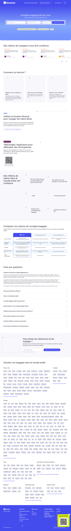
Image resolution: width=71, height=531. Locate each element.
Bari (64, 409)
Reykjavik (47, 432)
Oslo (33, 413)
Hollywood (10, 380)
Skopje (45, 448)
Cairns (43, 468)
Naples (4, 374)
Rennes (18, 435)
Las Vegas (40, 370)
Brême (21, 445)
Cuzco (33, 487)
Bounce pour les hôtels (24, 519)
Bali (31, 468)
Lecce (66, 432)
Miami (10, 370)
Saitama (30, 478)
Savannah (42, 380)
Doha (56, 491)
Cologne (13, 422)
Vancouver (55, 370)
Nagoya (18, 465)
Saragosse (5, 442)
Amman (59, 491)
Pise (60, 406)
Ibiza (34, 426)
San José (14, 383)
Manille (19, 474)
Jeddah (48, 491)
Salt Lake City (20, 380)
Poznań (62, 422)
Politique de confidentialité (47, 513)
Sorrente (30, 426)
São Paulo (41, 491)
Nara (13, 478)
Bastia (37, 442)
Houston (37, 377)
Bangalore (17, 478)
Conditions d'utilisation (49, 511)
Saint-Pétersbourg (18, 393)
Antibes (44, 439)
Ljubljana (55, 419)
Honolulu (5, 377)
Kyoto (22, 465)
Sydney (43, 465)
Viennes (19, 406)
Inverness (34, 432)
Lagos (43, 445)
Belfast (4, 422)
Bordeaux (15, 416)
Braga (44, 452)
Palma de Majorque (13, 432)
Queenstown (62, 465)
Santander (27, 435)
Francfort (56, 406)
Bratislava (14, 435)
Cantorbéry (35, 448)
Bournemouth (38, 445)
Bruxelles (60, 409)
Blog (20, 513)
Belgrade (39, 422)
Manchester (38, 406)
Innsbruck (60, 419)
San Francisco (34, 370)
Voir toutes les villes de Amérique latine (33, 500)
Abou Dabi (57, 487)
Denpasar (14, 471)
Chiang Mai (14, 474)
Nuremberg (42, 435)
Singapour (22, 468)
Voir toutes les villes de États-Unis (10, 396)
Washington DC (47, 370)
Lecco (29, 439)
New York (5, 370)
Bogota (42, 494)
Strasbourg (23, 419)
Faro (55, 426)
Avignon (15, 426)
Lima (31, 491)
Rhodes (10, 429)
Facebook (59, 511)
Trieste (54, 422)
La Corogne (48, 445)
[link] (12, 129)
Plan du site (34, 514)
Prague (29, 403)
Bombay (9, 478)
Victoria (65, 377)
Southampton (16, 429)
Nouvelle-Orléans (26, 374)
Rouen (54, 442)
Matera (65, 429)
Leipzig (61, 442)
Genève (61, 429)
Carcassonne (58, 439)
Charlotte (19, 390)
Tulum (19, 491)
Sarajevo (25, 416)
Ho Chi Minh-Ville (7, 471)
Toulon (4, 435)
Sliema (47, 435)
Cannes (29, 432)
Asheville (12, 393)
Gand (41, 426)
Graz (33, 439)
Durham (32, 380)
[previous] (62, 61)
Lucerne (44, 422)
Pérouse (28, 442)
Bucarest (65, 419)
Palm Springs (15, 387)
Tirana (58, 413)
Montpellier (5, 432)
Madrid (16, 403)
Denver (19, 377)
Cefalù (53, 445)
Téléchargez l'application (24, 511)
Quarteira (32, 435)
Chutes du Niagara (61, 374)
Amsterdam (9, 406)
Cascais (21, 448)
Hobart (53, 468)
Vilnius (38, 432)
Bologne (29, 406)
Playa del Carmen (6, 491)
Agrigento (18, 452)
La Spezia (30, 422)
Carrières (21, 520)
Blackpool (5, 429)
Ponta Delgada (12, 452)
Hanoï (18, 471)
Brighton (33, 416)
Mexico (4, 487)
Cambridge (10, 377)
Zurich (17, 422)
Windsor (21, 429)
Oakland (41, 377)
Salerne (25, 426)
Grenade (59, 435)
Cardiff (29, 416)
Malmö (30, 448)
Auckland (57, 465)
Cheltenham (23, 452)
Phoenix (32, 377)
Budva (53, 448)
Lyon (19, 419)
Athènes (15, 406)
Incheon (22, 471)
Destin (4, 390)
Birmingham (49, 422)
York (52, 406)
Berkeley (9, 390)
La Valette (29, 419)
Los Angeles (18, 370)
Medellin (27, 497)
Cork (15, 442)
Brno (4, 448)
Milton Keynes (39, 452)
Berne (4, 445)
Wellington (64, 468)
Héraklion (57, 416)
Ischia (50, 442)
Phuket (30, 471)
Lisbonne (39, 403)
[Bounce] (9, 2)
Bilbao (4, 416)
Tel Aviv (52, 487)
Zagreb (37, 419)
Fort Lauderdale (34, 374)
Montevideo (32, 497)
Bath (58, 422)
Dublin (4, 406)
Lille (44, 426)
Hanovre (51, 426)
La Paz (41, 497)
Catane (47, 409)
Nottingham (10, 426)
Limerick (41, 448)
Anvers (65, 442)
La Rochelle (27, 429)
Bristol (15, 419)
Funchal (35, 429)
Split (9, 409)
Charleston (25, 383)
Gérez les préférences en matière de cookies (49, 516)
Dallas (23, 377)
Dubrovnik (53, 413)
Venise (43, 403)
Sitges (64, 445)
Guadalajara (14, 487)
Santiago (27, 494)
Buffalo (41, 387)
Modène (33, 419)
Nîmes (65, 452)
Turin (22, 409)
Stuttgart (20, 416)
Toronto (60, 370)
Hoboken (14, 390)
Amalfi (51, 435)
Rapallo (8, 448)
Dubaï (48, 487)
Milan (26, 403)
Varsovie (24, 406)
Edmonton (55, 377)
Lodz (17, 439)
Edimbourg (21, 403)
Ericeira (58, 452)
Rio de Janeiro (28, 487)
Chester (25, 445)
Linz (36, 439)
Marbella (10, 442)
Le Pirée (64, 435)
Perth (53, 465)
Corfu (51, 409)
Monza (66, 448)
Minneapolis (43, 383)
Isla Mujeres (14, 491)
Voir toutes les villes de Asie (9, 480)
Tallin (25, 422)
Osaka (8, 465)
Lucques (37, 435)
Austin (15, 377)
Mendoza (32, 494)
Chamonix (10, 419)
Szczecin (9, 445)
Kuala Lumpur (15, 468)
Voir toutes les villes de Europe (9, 458)
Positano (35, 422)
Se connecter (58, 2)
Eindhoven (46, 429)
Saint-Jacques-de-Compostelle (47, 416)
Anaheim (32, 387)
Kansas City (29, 390)
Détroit (37, 387)
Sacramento (44, 390)
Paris (9, 403)
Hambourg (42, 409)
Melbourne (39, 465)
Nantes (9, 435)
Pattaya (30, 474)
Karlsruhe (16, 448)
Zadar (41, 413)
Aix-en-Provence (15, 445)
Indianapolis (21, 387)
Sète (62, 452)
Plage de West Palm (7, 387)
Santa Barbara (47, 387)
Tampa (15, 380)
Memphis (24, 390)
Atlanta (45, 374)
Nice (63, 406)
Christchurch (48, 468)
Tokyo (4, 465)
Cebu (34, 474)
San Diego (41, 374)
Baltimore (31, 383)
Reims (58, 442)
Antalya (60, 445)
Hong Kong (5, 468)
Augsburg (49, 452)
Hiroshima (27, 465)
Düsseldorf (40, 429)
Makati (22, 478)
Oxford (9, 413)
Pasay (9, 474)
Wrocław (45, 413)
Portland (27, 377)
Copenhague (63, 403)
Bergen (21, 422)
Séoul (10, 468)
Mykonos (14, 413)
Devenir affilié (22, 517)
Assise (37, 426)
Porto (25, 409)
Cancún (9, 487)
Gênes (61, 416)
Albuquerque (6, 393)
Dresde (25, 439)
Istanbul (12, 409)
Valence (55, 409)
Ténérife (59, 426)
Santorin (50, 419)
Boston (13, 370)
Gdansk (24, 413)
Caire (52, 491)
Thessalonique (56, 429)
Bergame (5, 419)
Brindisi (24, 432)
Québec (54, 380)
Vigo (9, 439)
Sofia (49, 413)
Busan (26, 474)
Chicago (28, 370)
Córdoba (20, 432)
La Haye (33, 452)
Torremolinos (31, 445)
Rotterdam (23, 442)
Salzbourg (21, 426)
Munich (48, 406)
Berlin (33, 406)
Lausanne (42, 442)
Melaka (4, 478)
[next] (66, 61)
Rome (12, 403)
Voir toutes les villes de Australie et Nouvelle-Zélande (48, 474)
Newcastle (63, 413)
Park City (36, 380)
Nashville (9, 374)
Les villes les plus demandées (30, 2)
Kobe (23, 474)
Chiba (26, 478)
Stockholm (17, 409)
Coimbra (21, 439)
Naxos (46, 442)
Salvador (27, 491)
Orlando (20, 374)
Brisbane (48, 465)
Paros (57, 445)
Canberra (39, 471)
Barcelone (57, 403)
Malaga (4, 409)
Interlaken (64, 439)
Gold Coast (58, 468)
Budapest (52, 403)
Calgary (54, 374)
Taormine (52, 432)
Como (47, 426)
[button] (58, 22)
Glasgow (28, 413)
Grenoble (33, 442)
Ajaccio (18, 442)
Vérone (29, 409)
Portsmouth (57, 432)
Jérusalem (63, 487)
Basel (53, 439)
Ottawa (58, 380)
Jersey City (27, 380)
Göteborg (49, 439)
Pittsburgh (27, 387)
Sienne (22, 435)
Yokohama (13, 465)
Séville (33, 409)
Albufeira (5, 455)
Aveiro (62, 448)
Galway (9, 422)
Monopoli (13, 439)
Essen (49, 448)
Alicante (42, 419)
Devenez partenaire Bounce (23, 515)
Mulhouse (57, 448)
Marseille (5, 413)
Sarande (53, 452)
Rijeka (12, 448)
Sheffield (40, 439)
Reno (4, 383)
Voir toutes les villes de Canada (59, 383)
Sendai (26, 471)
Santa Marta (35, 491)
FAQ (32, 511)
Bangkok (31, 465)
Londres (5, 403)
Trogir (50, 429)
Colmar (42, 432)
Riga (31, 429)
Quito (37, 497)
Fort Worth (19, 383)
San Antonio (47, 380)
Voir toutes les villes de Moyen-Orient (54, 493)
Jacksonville (26, 393)
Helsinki (38, 416)
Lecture (5, 439)
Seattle (24, 370)
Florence (34, 403)
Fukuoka (5, 474)
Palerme (37, 409)
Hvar (62, 432)
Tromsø (28, 452)
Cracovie (43, 406)
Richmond (61, 377)
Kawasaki (27, 468)
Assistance (34, 513)
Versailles (26, 448)
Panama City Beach (37, 390)
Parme (55, 435)
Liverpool (19, 413)
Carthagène (37, 494)
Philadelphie (14, 374)
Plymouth (5, 452)
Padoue (5, 426)
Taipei (34, 468)
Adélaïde (38, 468)
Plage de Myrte (37, 383)
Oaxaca (19, 487)
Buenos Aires (39, 487)
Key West (46, 377)
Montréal (65, 370)
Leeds (46, 419)
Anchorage (9, 383)
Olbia (63, 426)
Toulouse (37, 413)
